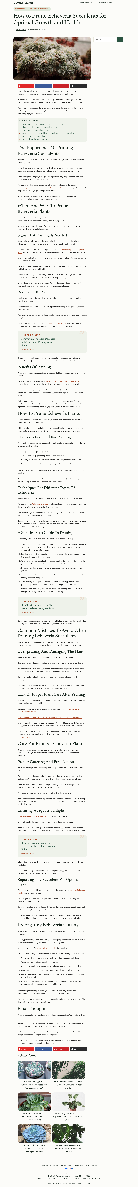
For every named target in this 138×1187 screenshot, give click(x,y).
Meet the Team (65, 1165)
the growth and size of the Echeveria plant (63, 381)
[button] (121, 2)
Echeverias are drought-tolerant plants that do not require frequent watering (50, 717)
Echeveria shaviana (40, 504)
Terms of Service (91, 1165)
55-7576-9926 (84, 1176)
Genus (36, 9)
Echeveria (44, 9)
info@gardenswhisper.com (62, 1176)
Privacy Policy (78, 1165)
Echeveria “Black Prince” (56, 323)
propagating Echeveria (46, 948)
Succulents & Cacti (105, 2)
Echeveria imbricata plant (50, 188)
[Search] (120, 39)
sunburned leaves (25, 737)
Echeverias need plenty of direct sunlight (35, 816)
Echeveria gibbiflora (26, 188)
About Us (44, 1165)
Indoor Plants (84, 2)
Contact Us (54, 1165)
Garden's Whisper (23, 3)
